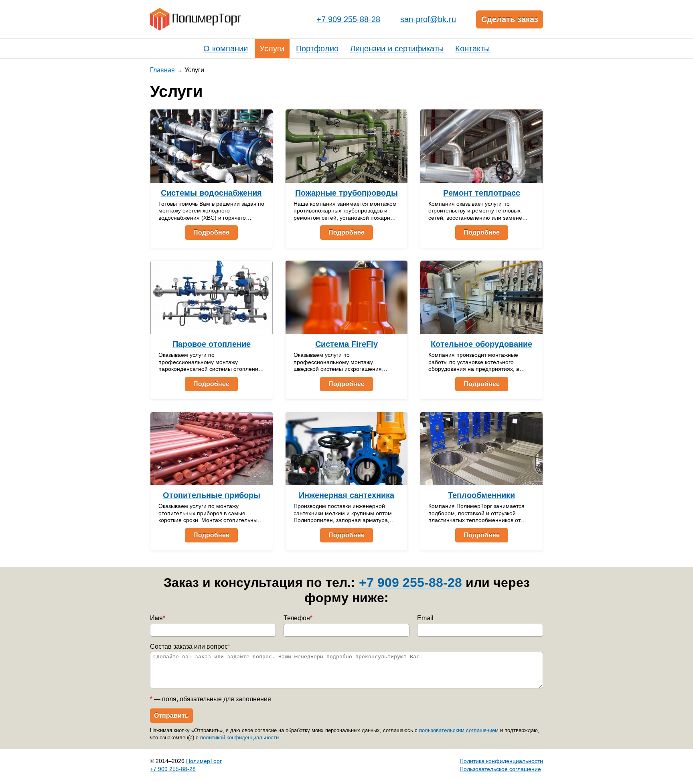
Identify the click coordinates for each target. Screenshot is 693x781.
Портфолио (317, 48)
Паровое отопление (211, 344)
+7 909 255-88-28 (348, 19)
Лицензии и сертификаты (397, 48)
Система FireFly (346, 344)
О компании (225, 48)
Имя (157, 618)
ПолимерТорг (204, 761)
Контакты (472, 48)
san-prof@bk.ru (428, 19)
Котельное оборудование (481, 344)
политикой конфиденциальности (239, 737)
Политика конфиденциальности (501, 761)
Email (425, 618)
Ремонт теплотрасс (481, 192)
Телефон (298, 618)
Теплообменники (481, 495)
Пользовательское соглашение (500, 769)
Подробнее (211, 232)
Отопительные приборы (211, 495)
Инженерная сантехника (346, 495)
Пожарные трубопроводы (346, 192)
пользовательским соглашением (458, 730)
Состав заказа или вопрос (190, 646)
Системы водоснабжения (211, 192)
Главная (162, 70)
